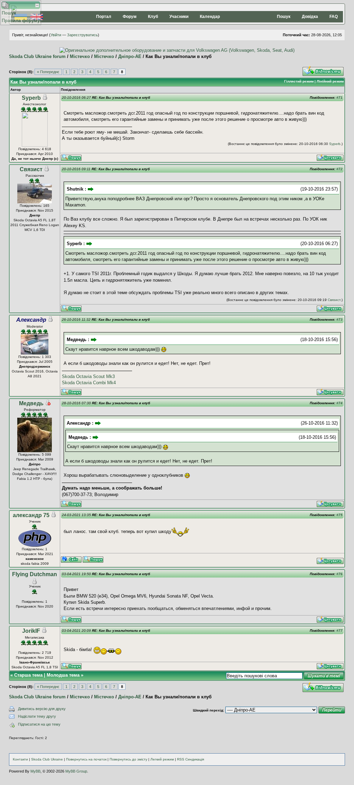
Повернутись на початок (86, 759)
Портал (103, 16)
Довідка (310, 16)
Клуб (153, 16)
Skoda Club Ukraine (47, 759)
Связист (31, 169)
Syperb (31, 98)
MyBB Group (76, 771)
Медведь (31, 403)
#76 (339, 574)
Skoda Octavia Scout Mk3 (88, 376)
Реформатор (35, 409)
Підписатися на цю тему (39, 724)
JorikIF (31, 631)
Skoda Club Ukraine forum (37, 56)
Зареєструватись (82, 35)
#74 (339, 403)
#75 (339, 515)
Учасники (178, 16)
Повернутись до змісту (128, 759)
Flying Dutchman (34, 574)
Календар (210, 16)
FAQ (333, 16)
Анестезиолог (34, 104)
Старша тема (28, 675)
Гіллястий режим (299, 81)
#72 (339, 169)
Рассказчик (35, 175)
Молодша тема (63, 675)
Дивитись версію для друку (42, 709)
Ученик (34, 521)
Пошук (283, 16)
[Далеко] (47, 403)
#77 (339, 630)
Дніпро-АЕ (129, 56)
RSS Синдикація (190, 759)
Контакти (20, 759)
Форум (130, 16)
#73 (339, 319)
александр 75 (31, 515)
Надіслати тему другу (37, 716)
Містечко (80, 56)
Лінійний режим (330, 81)
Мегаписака (34, 637)
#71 (339, 97)
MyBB (35, 771)
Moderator (35, 326)
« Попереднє (48, 72)
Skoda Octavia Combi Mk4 (89, 382)
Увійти (55, 35)
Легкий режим (162, 759)
